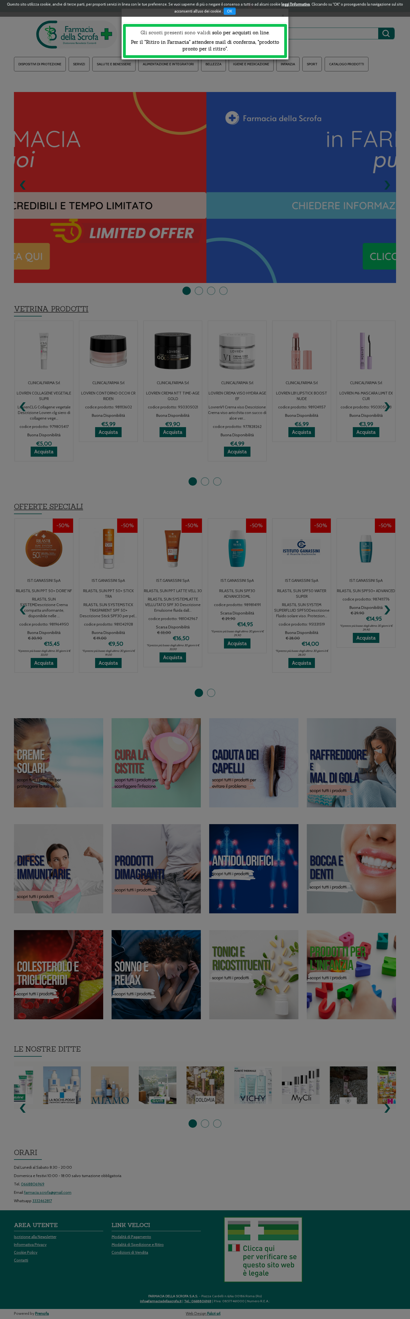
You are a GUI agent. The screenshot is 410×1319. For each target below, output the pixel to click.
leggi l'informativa (295, 4)
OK (229, 11)
